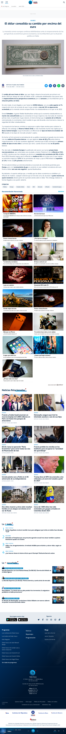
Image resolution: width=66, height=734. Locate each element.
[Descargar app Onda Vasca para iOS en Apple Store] (23, 619)
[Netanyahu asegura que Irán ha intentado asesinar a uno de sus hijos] (49, 402)
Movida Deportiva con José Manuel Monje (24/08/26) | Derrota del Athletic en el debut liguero (26, 571)
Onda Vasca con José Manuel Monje (10, 643)
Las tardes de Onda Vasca (9, 636)
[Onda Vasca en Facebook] (43, 619)
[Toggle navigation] (2, 2)
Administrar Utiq (46, 704)
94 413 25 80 (34, 681)
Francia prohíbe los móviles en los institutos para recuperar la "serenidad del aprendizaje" (48, 449)
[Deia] (7, 713)
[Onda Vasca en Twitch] (55, 619)
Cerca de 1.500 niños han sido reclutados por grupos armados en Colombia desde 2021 (47, 509)
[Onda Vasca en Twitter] (38, 619)
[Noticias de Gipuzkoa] (20, 713)
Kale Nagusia (6, 639)
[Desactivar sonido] (58, 731)
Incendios (13, 6)
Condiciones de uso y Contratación (31, 704)
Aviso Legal (29, 701)
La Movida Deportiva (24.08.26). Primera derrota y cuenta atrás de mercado (26, 581)
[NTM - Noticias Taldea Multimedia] (33, 713)
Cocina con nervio (50, 639)
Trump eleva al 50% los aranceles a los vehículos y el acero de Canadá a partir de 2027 (48, 479)
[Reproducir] (54, 571)
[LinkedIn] (50, 85)
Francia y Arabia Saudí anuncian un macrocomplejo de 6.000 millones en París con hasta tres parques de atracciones (16, 418)
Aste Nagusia (5, 6)
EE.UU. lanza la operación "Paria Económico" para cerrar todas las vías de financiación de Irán (16, 449)
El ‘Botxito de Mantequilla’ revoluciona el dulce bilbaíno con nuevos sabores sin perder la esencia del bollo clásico (26, 601)
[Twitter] (46, 85)
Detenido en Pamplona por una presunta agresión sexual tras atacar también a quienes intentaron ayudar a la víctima (32, 538)
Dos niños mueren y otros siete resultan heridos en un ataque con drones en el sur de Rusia (17, 509)
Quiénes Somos (19, 701)
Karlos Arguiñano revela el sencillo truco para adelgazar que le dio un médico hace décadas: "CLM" (34, 531)
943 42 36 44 (34, 685)
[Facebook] (54, 85)
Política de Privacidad (39, 701)
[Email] (63, 85)
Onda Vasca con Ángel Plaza (10, 659)
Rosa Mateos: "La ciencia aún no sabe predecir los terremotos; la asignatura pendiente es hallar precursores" (25, 591)
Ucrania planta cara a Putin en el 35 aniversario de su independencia (15, 478)
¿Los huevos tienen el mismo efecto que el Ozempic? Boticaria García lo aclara (30, 553)
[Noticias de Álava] (43, 713)
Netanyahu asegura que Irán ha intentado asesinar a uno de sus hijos (48, 416)
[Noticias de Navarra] (57, 713)
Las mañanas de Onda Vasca (10, 633)
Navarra (8, 535)
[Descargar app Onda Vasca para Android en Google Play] (11, 619)
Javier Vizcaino (49, 636)
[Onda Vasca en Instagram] (51, 619)
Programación (30, 638)
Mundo (4, 412)
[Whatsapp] (58, 85)
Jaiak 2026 (21, 6)
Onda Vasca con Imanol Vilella (11, 656)
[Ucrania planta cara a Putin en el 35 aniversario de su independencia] (17, 464)
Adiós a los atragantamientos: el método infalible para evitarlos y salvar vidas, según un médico (33, 546)
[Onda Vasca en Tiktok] (59, 619)
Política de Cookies (52, 701)
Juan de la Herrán (50, 633)
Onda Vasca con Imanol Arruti (11, 653)
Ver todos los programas (9, 662)
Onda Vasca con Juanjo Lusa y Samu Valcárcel (11, 649)
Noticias (28, 631)
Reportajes (29, 634)
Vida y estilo (9, 528)
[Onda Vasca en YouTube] (47, 619)
